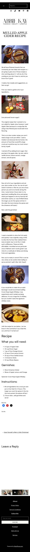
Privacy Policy (15, 505)
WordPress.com (18, 546)
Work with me (15, 531)
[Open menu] (4, 6)
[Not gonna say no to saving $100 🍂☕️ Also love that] (4, 492)
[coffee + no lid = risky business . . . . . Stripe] (9, 492)
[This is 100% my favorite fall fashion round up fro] (15, 492)
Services (15, 535)
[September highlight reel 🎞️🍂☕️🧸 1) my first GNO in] (20, 492)
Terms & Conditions (15, 509)
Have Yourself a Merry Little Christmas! (16, 432)
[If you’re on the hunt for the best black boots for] (25, 492)
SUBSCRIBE (15, 522)
